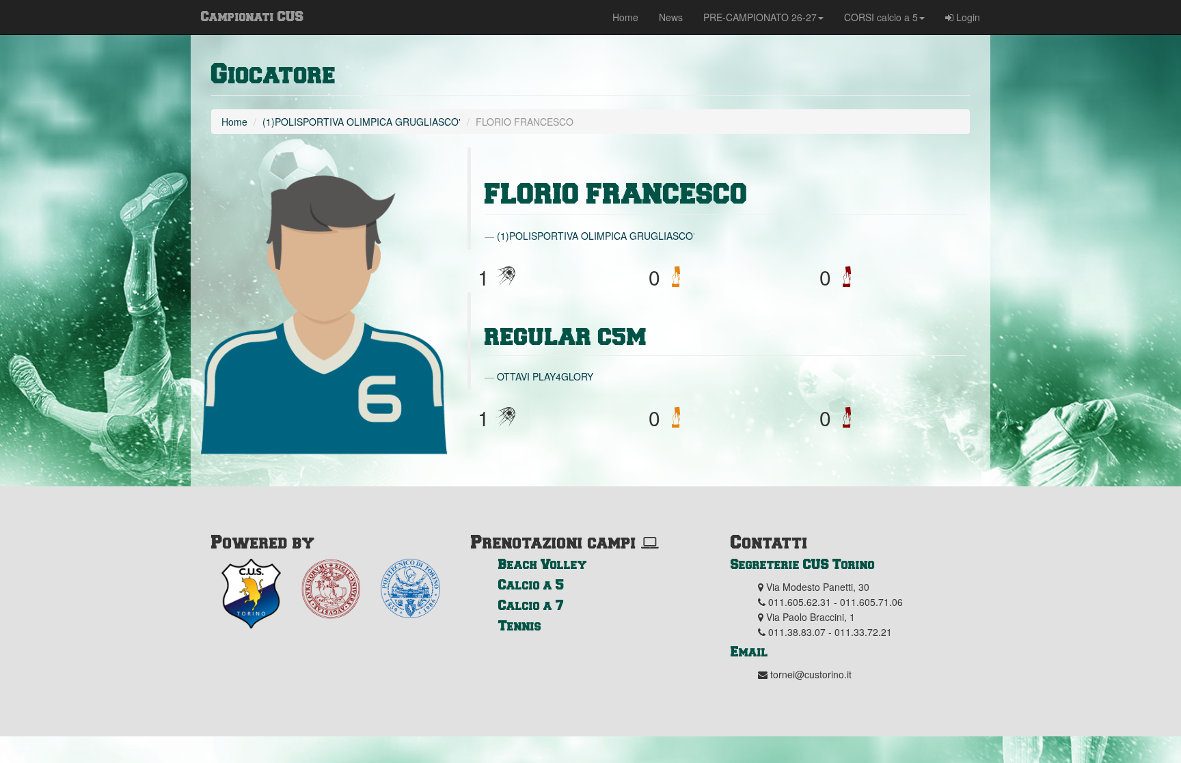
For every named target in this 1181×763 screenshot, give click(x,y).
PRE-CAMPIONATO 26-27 (760, 17)
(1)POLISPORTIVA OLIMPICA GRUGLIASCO (360, 121)
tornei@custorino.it (811, 674)
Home (625, 17)
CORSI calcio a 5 (881, 17)
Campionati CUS (252, 15)
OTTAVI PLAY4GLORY (545, 376)
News (671, 17)
